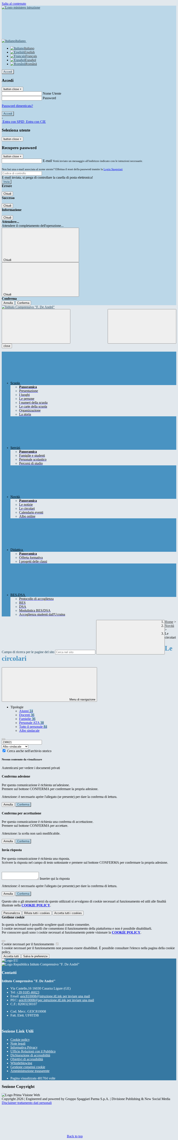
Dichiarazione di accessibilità (30, 1055)
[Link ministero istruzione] (21, 7)
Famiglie (27, 719)
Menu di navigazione (82, 699)
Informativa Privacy (24, 1047)
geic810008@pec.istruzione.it (56, 1000)
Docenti (26, 715)
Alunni (26, 711)
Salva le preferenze (35, 956)
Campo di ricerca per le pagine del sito (28, 652)
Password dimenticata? (17, 106)
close (6, 346)
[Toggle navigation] (36, 326)
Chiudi (7, 193)
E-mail (47, 161)
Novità (169, 626)
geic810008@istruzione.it (55, 996)
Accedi (7, 71)
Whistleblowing (21, 1063)
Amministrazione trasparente (29, 1071)
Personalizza (11, 913)
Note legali (17, 1043)
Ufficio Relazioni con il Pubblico (33, 1051)
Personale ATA (31, 723)
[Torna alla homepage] (89, 307)
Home (169, 622)
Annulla (8, 303)
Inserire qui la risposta (55, 878)
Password (49, 98)
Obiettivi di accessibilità (26, 1059)
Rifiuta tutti (37, 913)
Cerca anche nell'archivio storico (29, 751)
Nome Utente (52, 93)
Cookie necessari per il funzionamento (28, 944)
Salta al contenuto (14, 3)
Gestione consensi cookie (27, 1067)
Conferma (23, 303)
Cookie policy (20, 1039)
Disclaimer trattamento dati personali (27, 1103)
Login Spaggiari (113, 169)
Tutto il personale (33, 726)
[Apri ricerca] (142, 326)
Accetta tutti (68, 913)
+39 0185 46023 (27, 992)
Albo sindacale (29, 730)
